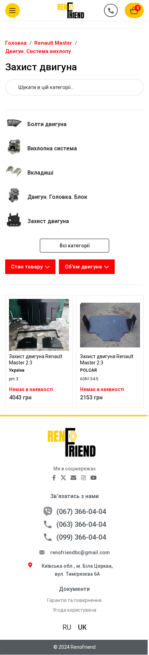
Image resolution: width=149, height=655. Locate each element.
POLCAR (88, 370)
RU (66, 627)
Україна (16, 370)
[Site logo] (74, 10)
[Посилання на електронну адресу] (74, 477)
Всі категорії (74, 245)
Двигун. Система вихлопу (38, 51)
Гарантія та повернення (74, 600)
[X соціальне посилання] (63, 477)
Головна (16, 43)
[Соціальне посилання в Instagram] (83, 477)
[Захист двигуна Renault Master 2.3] (39, 325)
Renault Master (53, 43)
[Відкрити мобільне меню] (12, 10)
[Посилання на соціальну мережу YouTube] (93, 477)
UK (82, 627)
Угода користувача (74, 610)
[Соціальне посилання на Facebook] (54, 477)
